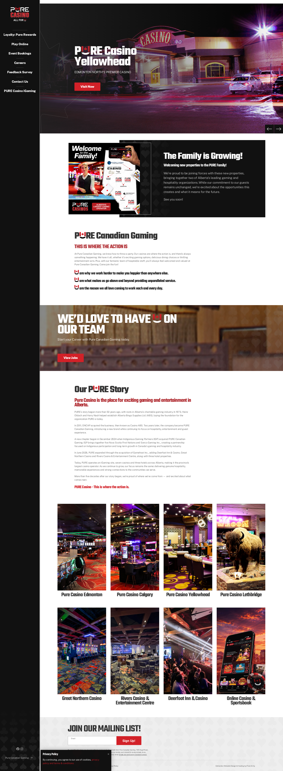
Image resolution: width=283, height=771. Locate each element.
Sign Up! (128, 740)
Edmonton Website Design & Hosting (230, 766)
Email (73, 738)
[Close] (108, 754)
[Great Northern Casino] (81, 651)
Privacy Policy (112, 766)
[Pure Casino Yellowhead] (188, 547)
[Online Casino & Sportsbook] (241, 651)
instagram (21, 748)
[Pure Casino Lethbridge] (241, 547)
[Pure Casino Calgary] (135, 547)
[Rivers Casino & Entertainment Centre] (135, 651)
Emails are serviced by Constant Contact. (133, 754)
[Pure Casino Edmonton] (81, 547)
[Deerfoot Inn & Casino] (188, 651)
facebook (17, 748)
